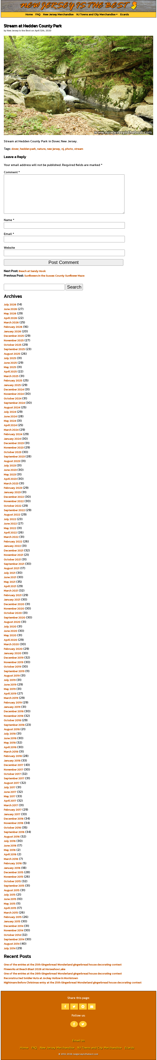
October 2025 (12, 345)
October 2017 (12, 774)
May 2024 (10, 421)
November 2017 (13, 769)
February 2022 (13, 541)
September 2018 (14, 725)
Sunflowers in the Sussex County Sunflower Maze (54, 275)
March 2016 (11, 859)
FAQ (37, 14)
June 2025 (10, 363)
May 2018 (10, 742)
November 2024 (14, 394)
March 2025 (11, 376)
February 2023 (13, 488)
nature (41, 149)
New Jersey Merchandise (58, 14)
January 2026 (12, 331)
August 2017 (12, 783)
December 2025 (14, 336)
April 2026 (10, 318)
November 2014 (13, 930)
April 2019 (10, 693)
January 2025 (12, 385)
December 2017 (13, 765)
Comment (12, 172)
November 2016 (13, 823)
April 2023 (10, 479)
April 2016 (10, 854)
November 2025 (14, 340)
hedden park (28, 149)
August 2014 (12, 944)
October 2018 (12, 720)
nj (62, 149)
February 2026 (13, 327)
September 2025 (14, 349)
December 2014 (13, 926)
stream (78, 149)
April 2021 (10, 586)
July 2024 (10, 412)
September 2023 (14, 456)
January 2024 (12, 439)
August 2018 (12, 729)
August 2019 (12, 675)
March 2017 (11, 805)
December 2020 (14, 604)
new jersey (53, 149)
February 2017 (13, 810)
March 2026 (11, 322)
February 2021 (13, 595)
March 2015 (11, 912)
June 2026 (10, 309)
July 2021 (10, 573)
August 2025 (12, 354)
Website (9, 247)
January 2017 (12, 814)
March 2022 (11, 537)
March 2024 (11, 430)
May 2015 (10, 903)
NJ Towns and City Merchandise (96, 14)
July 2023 (10, 465)
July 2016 (10, 841)
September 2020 (14, 617)
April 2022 (10, 532)
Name (9, 220)
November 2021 (13, 555)
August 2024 (12, 407)
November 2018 (13, 716)
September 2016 (14, 832)
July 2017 (10, 787)
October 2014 (12, 935)
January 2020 (12, 653)
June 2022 (10, 523)
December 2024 (14, 389)
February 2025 (13, 380)
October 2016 (12, 827)
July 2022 (10, 519)
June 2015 (10, 899)
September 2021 (14, 564)
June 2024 (10, 416)
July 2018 (10, 733)
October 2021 (12, 559)
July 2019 (10, 680)
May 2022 (10, 528)
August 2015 (12, 890)
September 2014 (14, 939)
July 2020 (10, 626)
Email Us (78, 1040)
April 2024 (10, 425)
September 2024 (14, 403)
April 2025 (10, 371)
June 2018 (10, 738)
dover (15, 149)
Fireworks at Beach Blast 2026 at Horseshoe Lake (34, 969)
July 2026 (10, 304)
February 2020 (13, 649)
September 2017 (14, 778)
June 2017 (10, 792)
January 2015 (12, 921)
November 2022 (14, 501)
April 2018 (10, 747)
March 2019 (11, 698)
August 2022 (12, 514)
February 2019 (13, 702)
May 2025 (10, 367)
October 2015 (12, 881)
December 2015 (13, 872)
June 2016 (10, 845)
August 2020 (12, 622)
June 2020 (10, 631)
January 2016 (12, 868)
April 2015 (10, 908)
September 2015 (14, 886)
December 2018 (14, 711)
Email (9, 234)
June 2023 (10, 470)
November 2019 (13, 662)
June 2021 (10, 577)
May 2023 (10, 474)
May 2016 (10, 850)
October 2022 (12, 506)
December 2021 (13, 550)
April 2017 (10, 801)
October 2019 (12, 666)
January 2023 (12, 492)
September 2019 (14, 671)
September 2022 (14, 510)
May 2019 (10, 689)
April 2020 (10, 640)
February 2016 (13, 863)
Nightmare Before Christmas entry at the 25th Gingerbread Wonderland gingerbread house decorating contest (72, 982)
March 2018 (11, 751)
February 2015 (13, 917)
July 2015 (10, 895)
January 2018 (12, 760)
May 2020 (10, 635)
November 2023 (14, 447)
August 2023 (12, 461)
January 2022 (12, 546)
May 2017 (10, 796)
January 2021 (12, 599)
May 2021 (10, 582)
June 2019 (10, 684)
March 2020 (11, 644)
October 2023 (12, 452)
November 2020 (14, 608)
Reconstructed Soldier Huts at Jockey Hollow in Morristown (41, 978)
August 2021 (12, 568)
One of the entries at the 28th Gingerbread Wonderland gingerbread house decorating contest (63, 973)
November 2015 (13, 877)
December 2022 (14, 497)
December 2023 (14, 443)
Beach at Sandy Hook (32, 271)
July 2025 (10, 358)
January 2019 (12, 707)
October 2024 (12, 398)
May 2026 (10, 313)
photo (69, 149)
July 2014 (10, 948)
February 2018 (13, 756)
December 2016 (14, 818)
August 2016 (12, 836)
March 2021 (11, 590)
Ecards (124, 14)
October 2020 (13, 613)
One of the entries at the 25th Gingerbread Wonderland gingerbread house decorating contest (63, 964)
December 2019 (14, 657)
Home (29, 14)
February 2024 (13, 434)
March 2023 (11, 483)
